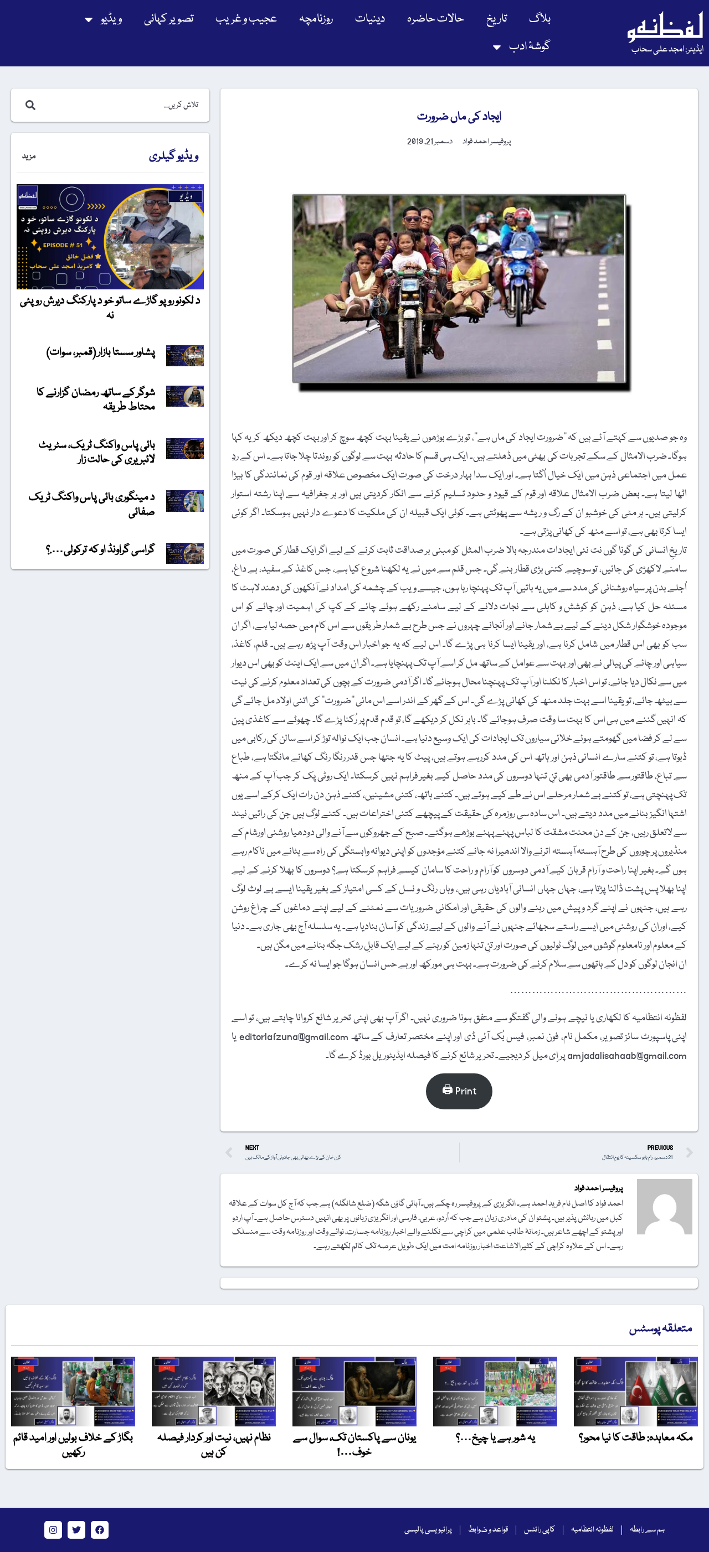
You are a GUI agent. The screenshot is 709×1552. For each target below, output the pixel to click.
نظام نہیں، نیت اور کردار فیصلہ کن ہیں (214, 1445)
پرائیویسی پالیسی (428, 1530)
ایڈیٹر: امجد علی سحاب (667, 49)
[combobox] (122, 105)
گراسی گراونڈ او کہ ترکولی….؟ (100, 550)
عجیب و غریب (246, 19)
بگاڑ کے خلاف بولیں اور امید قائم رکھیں (73, 1445)
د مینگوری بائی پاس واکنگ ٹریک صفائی (92, 504)
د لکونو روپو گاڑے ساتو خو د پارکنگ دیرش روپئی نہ (110, 308)
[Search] (28, 105)
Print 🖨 (459, 1091)
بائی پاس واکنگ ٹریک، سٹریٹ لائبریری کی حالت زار (97, 452)
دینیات (370, 19)
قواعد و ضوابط (488, 1530)
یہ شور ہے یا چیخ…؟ (495, 1438)
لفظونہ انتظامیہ (592, 1530)
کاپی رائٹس (539, 1530)
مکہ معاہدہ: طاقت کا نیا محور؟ (636, 1438)
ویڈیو (111, 19)
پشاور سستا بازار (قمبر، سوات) (101, 352)
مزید (28, 156)
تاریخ (496, 19)
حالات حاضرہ (435, 19)
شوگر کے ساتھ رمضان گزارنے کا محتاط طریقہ (96, 400)
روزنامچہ (316, 19)
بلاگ (540, 19)
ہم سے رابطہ (647, 1530)
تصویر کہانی (168, 19)
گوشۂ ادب (530, 47)
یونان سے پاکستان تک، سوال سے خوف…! (354, 1445)
